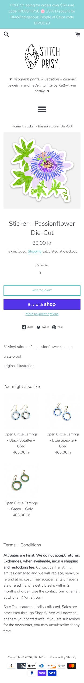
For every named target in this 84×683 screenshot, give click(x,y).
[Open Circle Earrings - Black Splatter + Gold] (21, 411)
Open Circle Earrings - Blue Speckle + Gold (63, 440)
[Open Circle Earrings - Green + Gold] (21, 480)
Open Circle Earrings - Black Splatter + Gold (21, 440)
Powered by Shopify (63, 657)
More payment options (42, 314)
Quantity (42, 265)
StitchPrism (40, 657)
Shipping (35, 251)
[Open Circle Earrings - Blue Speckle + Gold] (63, 411)
